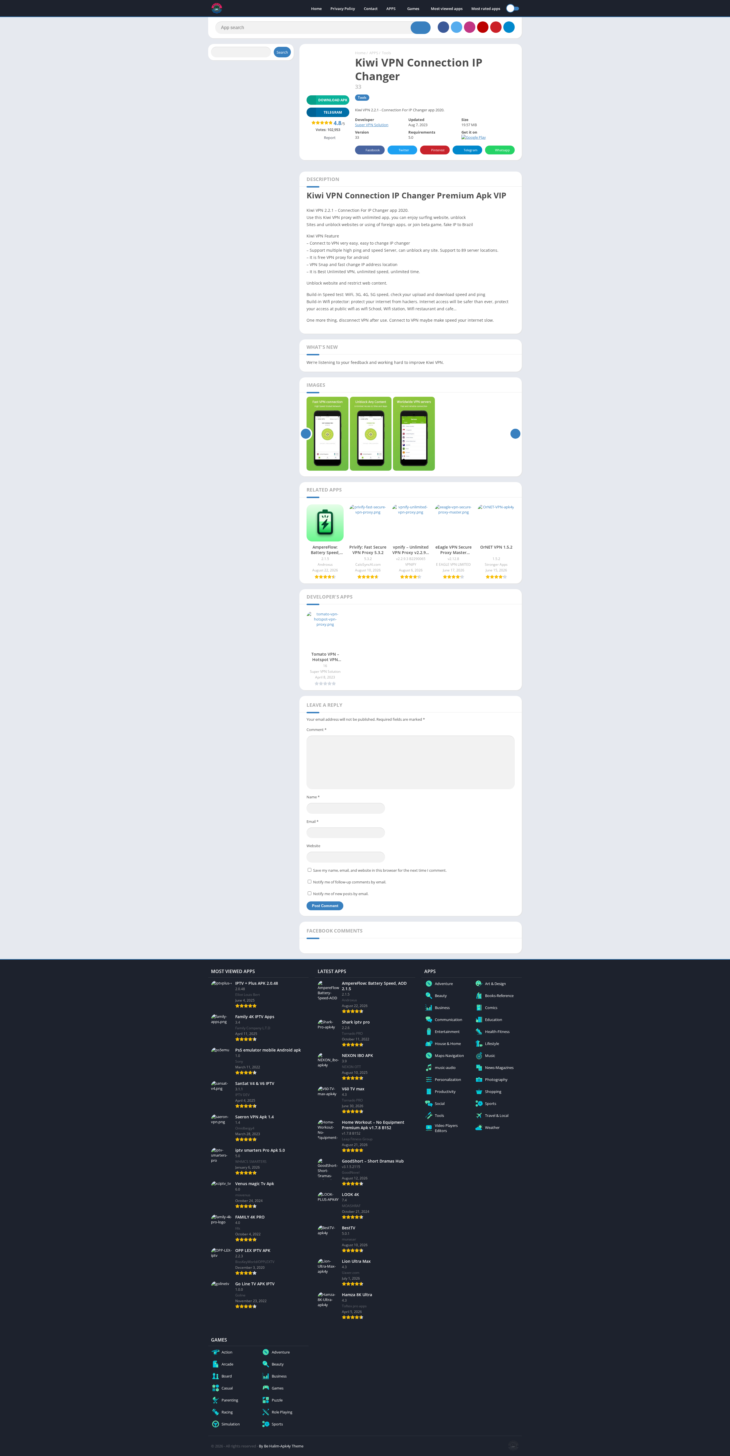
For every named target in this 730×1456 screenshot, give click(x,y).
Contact (371, 8)
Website (313, 845)
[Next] (515, 434)
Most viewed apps (447, 8)
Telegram (470, 150)
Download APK (332, 100)
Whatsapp (502, 150)
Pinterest (438, 150)
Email (313, 821)
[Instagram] (469, 27)
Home (316, 8)
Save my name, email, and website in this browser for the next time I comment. (380, 870)
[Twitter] (456, 27)
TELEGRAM (333, 112)
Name (313, 797)
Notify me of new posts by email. (340, 893)
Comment (317, 729)
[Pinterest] (496, 27)
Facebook (373, 150)
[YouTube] (482, 27)
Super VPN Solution (371, 124)
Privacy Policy (342, 8)
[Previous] (305, 434)
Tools (386, 52)
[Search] (421, 27)
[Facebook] (443, 27)
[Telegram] (509, 27)
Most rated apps (485, 8)
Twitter (404, 150)
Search (282, 52)
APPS (391, 8)
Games (413, 8)
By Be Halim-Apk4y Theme (281, 1446)
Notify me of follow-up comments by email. (349, 882)
